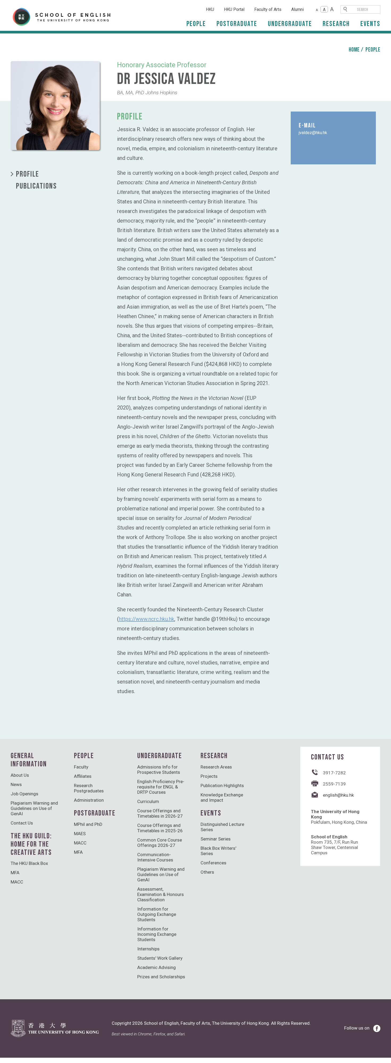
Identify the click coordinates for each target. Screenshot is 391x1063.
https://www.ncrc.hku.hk (146, 619)
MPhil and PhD (88, 824)
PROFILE (27, 174)
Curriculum (148, 801)
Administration (89, 800)
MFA (15, 872)
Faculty (81, 767)
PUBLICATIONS (36, 186)
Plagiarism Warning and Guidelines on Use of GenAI (34, 808)
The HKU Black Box (29, 863)
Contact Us (22, 823)
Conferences (213, 862)
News (16, 784)
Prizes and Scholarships (161, 976)
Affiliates (82, 776)
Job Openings (24, 793)
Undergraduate (290, 24)
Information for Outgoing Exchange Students (156, 914)
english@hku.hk (338, 795)
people (372, 49)
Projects (209, 776)
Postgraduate (237, 24)
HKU (210, 9)
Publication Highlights (222, 785)
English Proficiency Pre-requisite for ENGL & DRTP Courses (160, 787)
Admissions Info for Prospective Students (158, 769)
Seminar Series (216, 839)
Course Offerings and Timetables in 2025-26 (160, 828)
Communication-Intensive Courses (155, 857)
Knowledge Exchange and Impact (222, 797)
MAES (80, 833)
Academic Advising (156, 967)
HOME (354, 49)
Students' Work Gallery (159, 958)
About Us (20, 775)
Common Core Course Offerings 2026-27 (159, 842)
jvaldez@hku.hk (313, 132)
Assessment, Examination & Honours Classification (160, 894)
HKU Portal (234, 9)
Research (336, 24)
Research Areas (216, 767)
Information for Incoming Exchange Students (156, 934)
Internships (148, 948)
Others (207, 872)
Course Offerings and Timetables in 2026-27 (160, 813)
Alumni (297, 9)
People (196, 24)
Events (370, 24)
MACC (17, 882)
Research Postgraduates (89, 788)
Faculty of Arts (267, 9)
